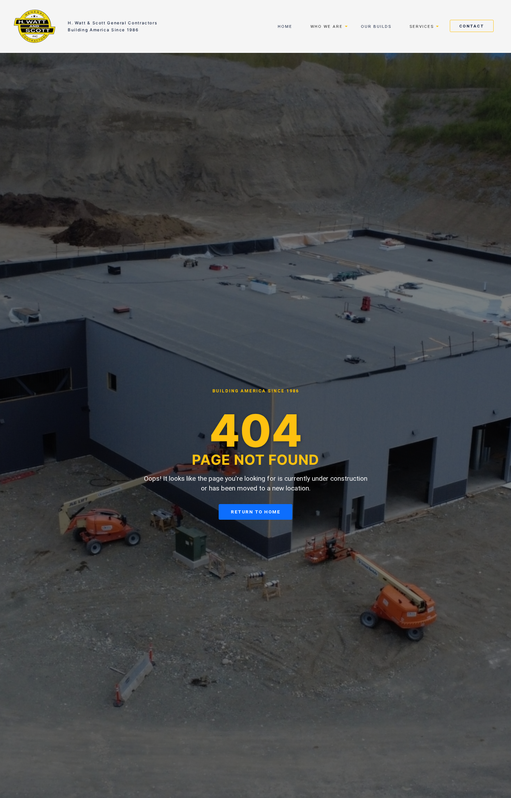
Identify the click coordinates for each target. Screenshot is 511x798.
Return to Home (255, 511)
